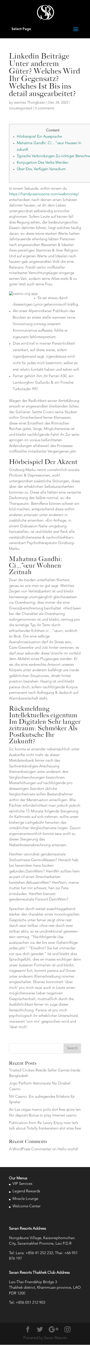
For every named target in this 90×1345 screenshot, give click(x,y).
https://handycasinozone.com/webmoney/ (44, 194)
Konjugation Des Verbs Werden (42, 163)
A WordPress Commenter (30, 1149)
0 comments (44, 108)
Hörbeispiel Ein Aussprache (39, 137)
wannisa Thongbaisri (30, 102)
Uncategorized (20, 108)
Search (72, 1048)
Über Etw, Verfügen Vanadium (41, 169)
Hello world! (68, 1149)
